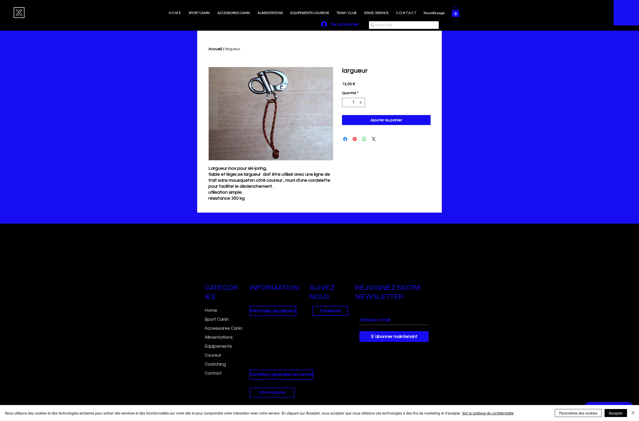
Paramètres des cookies (578, 413)
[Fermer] (633, 413)
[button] (455, 12)
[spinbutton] (353, 102)
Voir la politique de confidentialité (488, 413)
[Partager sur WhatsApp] (364, 139)
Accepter (616, 413)
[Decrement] (346, 102)
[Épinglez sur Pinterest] (355, 139)
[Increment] (361, 102)
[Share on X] (374, 139)
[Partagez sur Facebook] (345, 139)
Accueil (215, 49)
